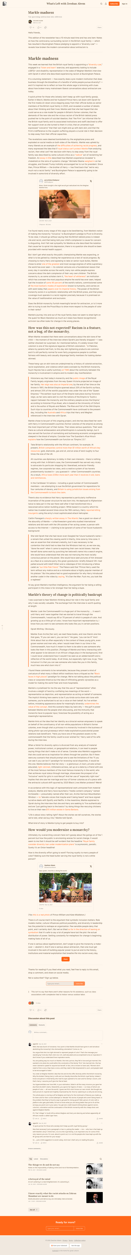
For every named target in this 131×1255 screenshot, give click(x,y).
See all (32, 1210)
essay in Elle (45, 158)
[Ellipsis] (101, 1043)
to (40, 797)
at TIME (65, 370)
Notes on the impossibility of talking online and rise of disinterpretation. (53, 1167)
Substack (55, 1251)
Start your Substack (60, 1245)
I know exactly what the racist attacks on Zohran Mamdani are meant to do (52, 1194)
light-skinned (44, 767)
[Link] (25, 58)
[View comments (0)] (48, 1187)
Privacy (65, 1240)
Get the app (75, 1245)
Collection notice (79, 1240)
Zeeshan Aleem (38, 20)
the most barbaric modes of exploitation (49, 286)
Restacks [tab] (42, 1025)
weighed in (90, 161)
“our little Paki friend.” (49, 567)
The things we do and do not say (44, 1165)
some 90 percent (54, 282)
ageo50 (35, 1044)
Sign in (124, 4)
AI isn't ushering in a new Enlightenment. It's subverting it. (48, 1182)
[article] (65, 1169)
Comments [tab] (33, 1025)
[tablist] (37, 1025)
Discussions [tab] (44, 1159)
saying (61, 576)
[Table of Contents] (2, 627)
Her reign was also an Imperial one (56, 384)
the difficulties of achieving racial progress (77, 145)
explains (32, 439)
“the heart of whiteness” (75, 276)
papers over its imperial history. (62, 289)
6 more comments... (35, 1148)
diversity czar (95, 64)
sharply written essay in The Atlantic (61, 518)
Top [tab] (30, 1159)
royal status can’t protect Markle (73, 148)
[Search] (101, 4)
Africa (63, 412)
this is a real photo (41, 915)
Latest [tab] (36, 1159)
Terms (71, 1240)
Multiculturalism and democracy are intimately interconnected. (50, 1199)
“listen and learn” (48, 67)
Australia (52, 412)
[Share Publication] (106, 4)
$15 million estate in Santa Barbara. (62, 809)
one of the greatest (50, 264)
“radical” (79, 155)
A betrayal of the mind (39, 1179)
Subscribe (114, 4)
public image (79, 378)
